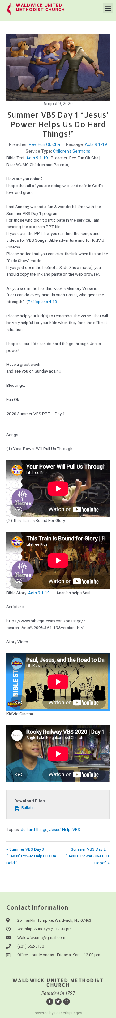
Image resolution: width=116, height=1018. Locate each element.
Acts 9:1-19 (96, 144)
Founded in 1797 (58, 993)
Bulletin (27, 807)
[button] (108, 8)
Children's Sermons (71, 151)
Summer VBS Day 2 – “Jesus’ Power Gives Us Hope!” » (88, 856)
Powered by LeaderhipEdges (58, 1013)
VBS (76, 829)
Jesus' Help (60, 829)
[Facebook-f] (49, 1001)
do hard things (34, 829)
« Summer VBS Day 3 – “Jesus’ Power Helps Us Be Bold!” (31, 856)
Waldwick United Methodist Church (58, 982)
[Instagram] (66, 1001)
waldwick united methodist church (40, 7)
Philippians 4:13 (42, 301)
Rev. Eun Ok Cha (44, 144)
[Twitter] (58, 1001)
